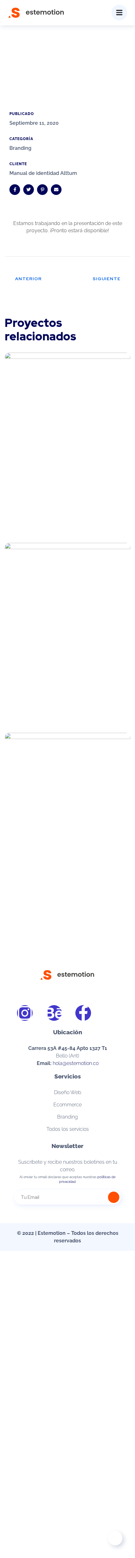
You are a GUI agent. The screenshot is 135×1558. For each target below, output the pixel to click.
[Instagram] (25, 1013)
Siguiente (107, 278)
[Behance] (54, 1013)
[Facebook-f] (83, 1013)
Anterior (28, 278)
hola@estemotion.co (76, 1063)
